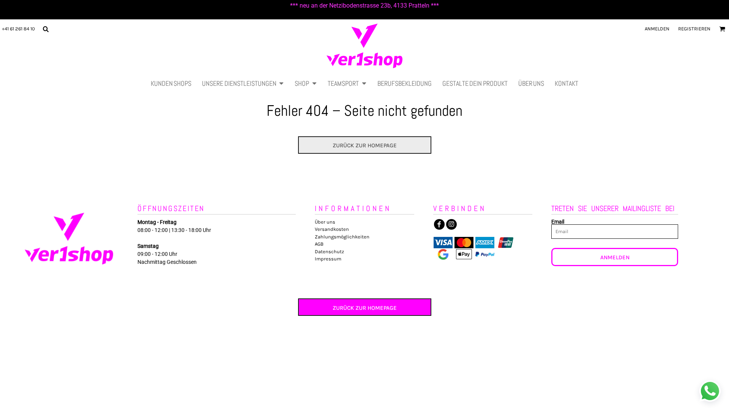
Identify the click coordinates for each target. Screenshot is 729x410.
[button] (46, 29)
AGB (319, 244)
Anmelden (657, 29)
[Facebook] (439, 224)
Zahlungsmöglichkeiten (342, 237)
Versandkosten (332, 229)
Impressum (328, 259)
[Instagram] (451, 224)
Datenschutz (329, 251)
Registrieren (694, 29)
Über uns (325, 222)
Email (557, 221)
